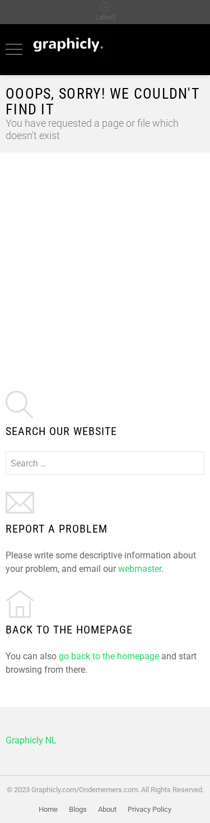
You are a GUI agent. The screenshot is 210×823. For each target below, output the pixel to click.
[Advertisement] (105, 263)
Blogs (78, 809)
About (107, 809)
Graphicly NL (31, 740)
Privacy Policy (149, 809)
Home (48, 809)
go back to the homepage (109, 656)
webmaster (139, 568)
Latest (105, 17)
